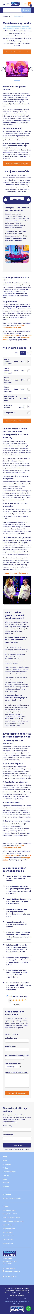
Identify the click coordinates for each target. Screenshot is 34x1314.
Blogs (5, 1179)
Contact (6, 1183)
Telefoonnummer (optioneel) (17, 1055)
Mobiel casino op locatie (12, 1198)
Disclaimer (19, 1291)
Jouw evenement (9, 1172)
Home (5, 1161)
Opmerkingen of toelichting (16, 1072)
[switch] (23, 354)
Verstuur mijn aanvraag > (17, 1093)
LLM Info (21, 1295)
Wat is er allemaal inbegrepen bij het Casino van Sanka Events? (18, 878)
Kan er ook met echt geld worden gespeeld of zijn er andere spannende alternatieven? (17, 973)
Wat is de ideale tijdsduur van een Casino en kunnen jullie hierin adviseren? (18, 901)
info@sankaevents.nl (11, 335)
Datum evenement (13, 1065)
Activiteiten (6, 16)
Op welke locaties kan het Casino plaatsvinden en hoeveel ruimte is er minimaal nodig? (18, 912)
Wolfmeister (23, 1301)
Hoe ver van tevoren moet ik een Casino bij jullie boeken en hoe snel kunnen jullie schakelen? (18, 986)
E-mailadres (10, 1047)
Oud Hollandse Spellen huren (13, 1221)
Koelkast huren (8, 1236)
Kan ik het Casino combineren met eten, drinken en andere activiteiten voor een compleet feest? (18, 935)
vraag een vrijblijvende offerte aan (13, 326)
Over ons (6, 1175)
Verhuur (6, 1168)
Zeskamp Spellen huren (11, 1217)
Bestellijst (6, 1186)
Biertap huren (8, 1232)
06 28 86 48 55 (10, 1268)
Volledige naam (12, 1038)
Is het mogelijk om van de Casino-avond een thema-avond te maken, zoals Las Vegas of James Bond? (17, 948)
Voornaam (7, 1126)
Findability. (17, 1303)
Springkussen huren (10, 1214)
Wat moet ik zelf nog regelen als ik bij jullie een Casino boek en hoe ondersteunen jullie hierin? (18, 961)
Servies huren (8, 1243)
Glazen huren (8, 1240)
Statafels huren (8, 1225)
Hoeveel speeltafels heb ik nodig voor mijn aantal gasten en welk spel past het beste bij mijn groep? (18, 890)
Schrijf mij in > (17, 1145)
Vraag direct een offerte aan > (17, 52)
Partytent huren (9, 1229)
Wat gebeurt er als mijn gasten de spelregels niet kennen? (16, 924)
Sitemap (17, 1293)
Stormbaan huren (9, 1210)
